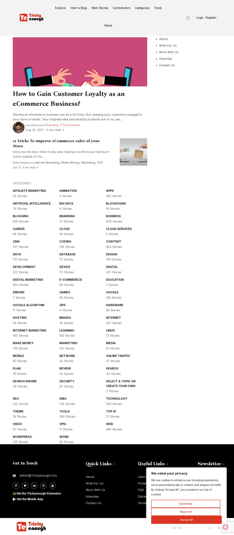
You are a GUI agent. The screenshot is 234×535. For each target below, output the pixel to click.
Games (64, 292)
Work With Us (168, 52)
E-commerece (70, 125)
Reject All (186, 511)
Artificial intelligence (32, 203)
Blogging (20, 216)
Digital (112, 267)
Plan (17, 368)
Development (24, 267)
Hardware (114, 305)
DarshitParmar (33, 125)
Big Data (66, 203)
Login (200, 17)
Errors (18, 292)
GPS (62, 305)
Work (64, 437)
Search (112, 368)
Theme (18, 411)
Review (65, 368)
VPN (62, 424)
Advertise (165, 58)
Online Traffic (118, 356)
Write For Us (168, 45)
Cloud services (119, 229)
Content (113, 241)
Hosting (20, 317)
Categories (142, 8)
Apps (110, 191)
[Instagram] (43, 485)
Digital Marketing (28, 279)
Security (66, 381)
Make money (70, 162)
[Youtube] (52, 485)
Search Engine (25, 381)
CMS (16, 241)
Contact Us (167, 65)
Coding (65, 241)
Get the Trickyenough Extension (38, 493)
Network (67, 356)
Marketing (88, 162)
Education (115, 279)
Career (18, 229)
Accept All (186, 519)
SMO (63, 398)
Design (111, 254)
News (108, 25)
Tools (158, 8)
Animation (68, 191)
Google (112, 292)
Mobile (18, 356)
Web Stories (99, 8)
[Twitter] (25, 485)
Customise (186, 503)
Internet (113, 317)
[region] (186, 497)
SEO (100, 162)
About (163, 39)
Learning (66, 330)
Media (111, 343)
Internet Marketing (46, 162)
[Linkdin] (34, 485)
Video (17, 424)
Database (67, 254)
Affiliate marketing (29, 191)
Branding (67, 216)
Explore (60, 8)
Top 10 (111, 411)
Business (52, 125)
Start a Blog (78, 8)
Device (64, 267)
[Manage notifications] (225, 527)
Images (65, 317)
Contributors (121, 8)
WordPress (22, 437)
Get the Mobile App (30, 499)
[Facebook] (16, 485)
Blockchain (116, 203)
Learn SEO (145, 477)
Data (17, 254)
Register (211, 17)
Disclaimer (145, 496)
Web (109, 424)
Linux (110, 330)
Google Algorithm (28, 305)
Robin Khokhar (21, 162)
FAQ (141, 490)
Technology (116, 398)
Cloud (64, 229)
